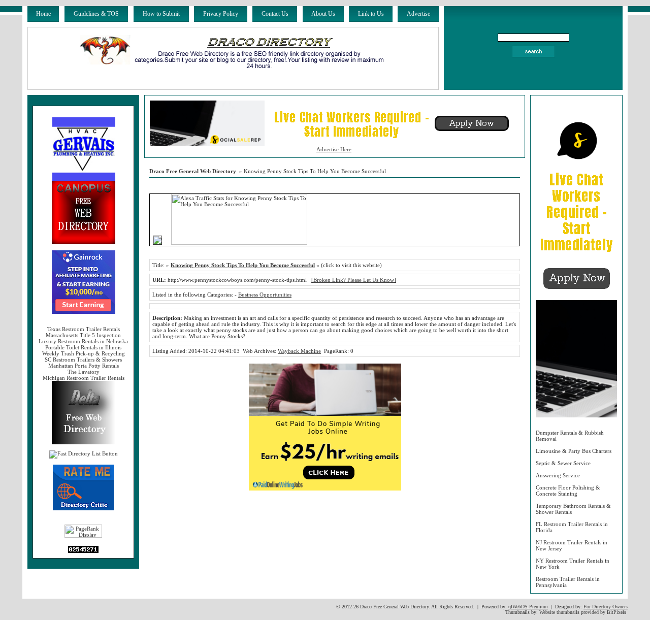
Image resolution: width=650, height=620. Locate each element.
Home (43, 13)
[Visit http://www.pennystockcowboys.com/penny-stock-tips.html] (157, 243)
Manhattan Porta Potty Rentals (83, 366)
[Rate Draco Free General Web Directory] (83, 508)
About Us (323, 13)
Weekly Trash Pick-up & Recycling (83, 353)
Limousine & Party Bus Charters (573, 451)
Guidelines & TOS (96, 13)
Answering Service (558, 475)
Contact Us (275, 13)
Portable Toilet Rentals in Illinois (83, 347)
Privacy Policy (220, 13)
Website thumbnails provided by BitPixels (582, 612)
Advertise (418, 13)
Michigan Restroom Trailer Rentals (83, 378)
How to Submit (161, 13)
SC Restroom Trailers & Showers (83, 359)
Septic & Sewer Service (563, 463)
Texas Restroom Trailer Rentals (83, 329)
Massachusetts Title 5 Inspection (83, 335)
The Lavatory (84, 372)
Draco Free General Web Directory (192, 171)
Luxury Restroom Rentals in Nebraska (83, 341)
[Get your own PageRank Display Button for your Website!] (83, 536)
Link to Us (371, 13)
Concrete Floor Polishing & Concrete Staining (568, 490)
